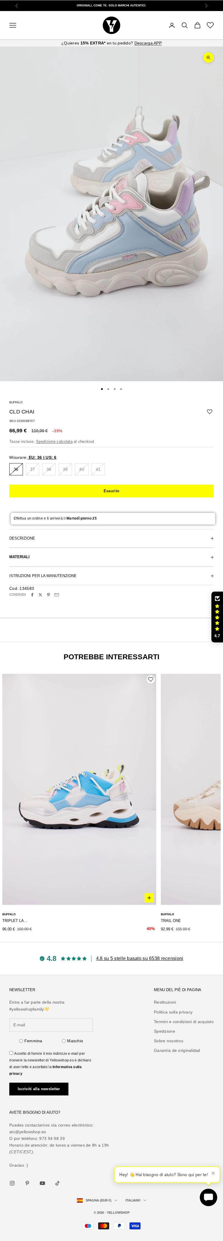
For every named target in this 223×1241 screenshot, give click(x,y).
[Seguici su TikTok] (57, 1183)
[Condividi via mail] (56, 594)
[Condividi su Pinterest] (48, 594)
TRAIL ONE (171, 920)
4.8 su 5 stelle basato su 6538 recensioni (139, 958)
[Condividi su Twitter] (40, 594)
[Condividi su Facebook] (32, 594)
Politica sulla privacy (173, 1012)
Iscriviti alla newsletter (39, 1089)
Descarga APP (148, 43)
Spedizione (164, 1031)
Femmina (33, 1040)
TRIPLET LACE (15, 920)
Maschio (75, 1040)
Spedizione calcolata (54, 441)
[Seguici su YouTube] (42, 1183)
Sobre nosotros (168, 1040)
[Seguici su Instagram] (12, 1183)
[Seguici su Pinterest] (27, 1183)
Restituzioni (165, 1002)
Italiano (133, 1200)
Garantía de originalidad (177, 1050)
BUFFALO (16, 402)
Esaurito (111, 491)
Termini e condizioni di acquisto (184, 1021)
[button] (217, 617)
